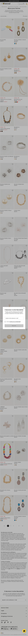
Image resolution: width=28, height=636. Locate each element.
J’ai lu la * (13, 321)
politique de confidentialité (15, 321)
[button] (24, 631)
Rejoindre (14, 325)
